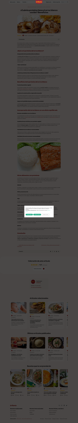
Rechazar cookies (37, 214)
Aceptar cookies (29, 214)
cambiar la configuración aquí (31, 210)
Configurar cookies (45, 214)
